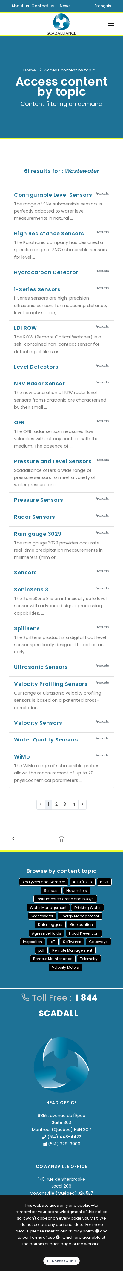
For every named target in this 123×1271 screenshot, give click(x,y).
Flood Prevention (84, 933)
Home (29, 70)
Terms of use (42, 1237)
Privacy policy (81, 1231)
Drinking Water (87, 907)
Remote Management (72, 950)
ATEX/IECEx (82, 881)
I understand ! (61, 1261)
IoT (52, 941)
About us (20, 6)
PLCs (104, 881)
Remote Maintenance (52, 958)
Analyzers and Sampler (43, 881)
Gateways (98, 941)
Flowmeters (76, 890)
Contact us (42, 6)
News (65, 6)
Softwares (72, 941)
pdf (41, 950)
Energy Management (80, 915)
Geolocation (81, 924)
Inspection (32, 941)
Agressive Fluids (46, 933)
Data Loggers (50, 924)
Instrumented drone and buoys (65, 898)
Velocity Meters (65, 967)
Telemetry (89, 958)
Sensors (51, 890)
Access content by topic (69, 70)
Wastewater (42, 915)
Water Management (48, 907)
